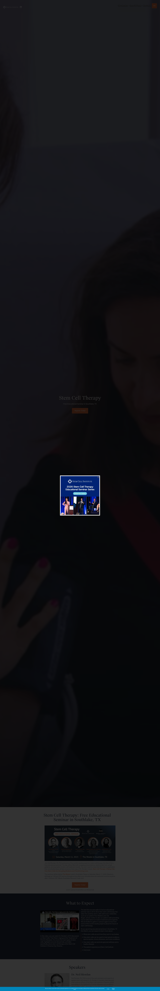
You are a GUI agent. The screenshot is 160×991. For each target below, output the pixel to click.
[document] (80, 495)
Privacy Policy (113, 989)
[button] (98, 477)
